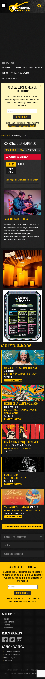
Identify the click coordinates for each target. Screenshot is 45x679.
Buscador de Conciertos (15, 537)
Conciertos (6, 136)
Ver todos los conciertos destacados (23, 526)
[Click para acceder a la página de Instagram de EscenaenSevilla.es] (12, 63)
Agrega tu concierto (13, 553)
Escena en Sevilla (19, 6)
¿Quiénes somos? (12, 651)
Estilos (5, 72)
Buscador (6, 67)
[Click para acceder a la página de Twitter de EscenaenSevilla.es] (7, 63)
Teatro (7, 624)
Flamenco (8, 627)
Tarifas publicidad (12, 654)
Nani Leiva (34, 670)
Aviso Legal (9, 657)
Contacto (8, 660)
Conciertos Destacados (20, 72)
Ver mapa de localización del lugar (22, 179)
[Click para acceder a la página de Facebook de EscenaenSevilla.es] (3, 63)
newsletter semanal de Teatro (22, 125)
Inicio (6, 618)
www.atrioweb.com (33, 673)
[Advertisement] (22, 36)
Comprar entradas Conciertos (30, 67)
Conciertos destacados (16, 345)
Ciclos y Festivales (9, 78)
